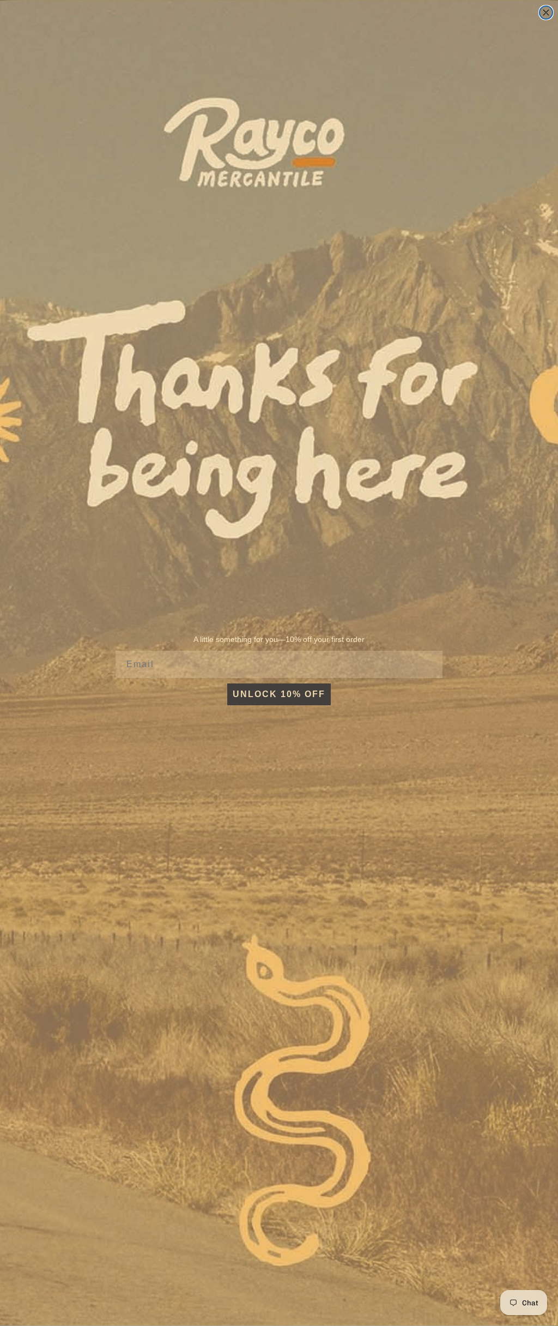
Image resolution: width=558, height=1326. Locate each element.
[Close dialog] (546, 12)
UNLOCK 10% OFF (279, 694)
